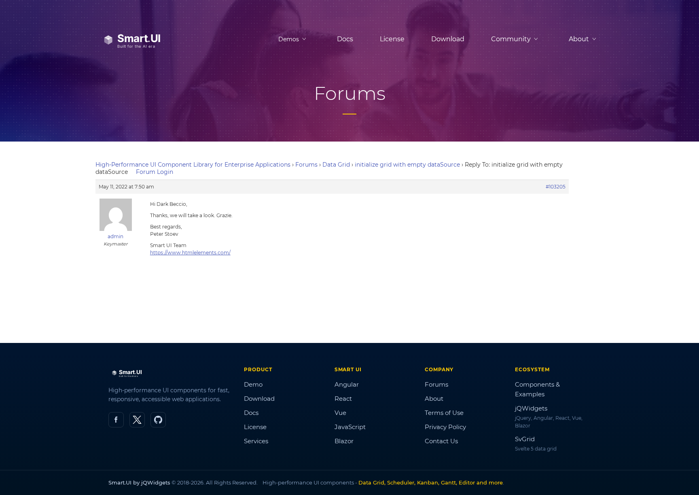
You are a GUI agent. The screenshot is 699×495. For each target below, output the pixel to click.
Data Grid (336, 164)
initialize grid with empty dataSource (407, 164)
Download (447, 39)
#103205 (556, 187)
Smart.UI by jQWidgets (139, 482)
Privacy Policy (445, 427)
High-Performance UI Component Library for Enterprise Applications (192, 164)
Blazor (344, 441)
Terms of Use (444, 413)
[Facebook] (116, 419)
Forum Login (154, 172)
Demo (253, 384)
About (434, 398)
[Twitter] (137, 419)
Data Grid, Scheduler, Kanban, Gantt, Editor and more (430, 482)
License (392, 39)
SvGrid (525, 439)
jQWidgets (531, 408)
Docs (345, 39)
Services (256, 441)
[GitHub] (158, 419)
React (343, 398)
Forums (306, 164)
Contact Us (441, 441)
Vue (340, 413)
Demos (288, 39)
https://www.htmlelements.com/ (190, 253)
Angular (347, 384)
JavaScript (350, 427)
